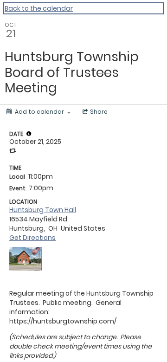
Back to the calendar (39, 8)
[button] (28, 133)
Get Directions (32, 237)
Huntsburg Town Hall (42, 209)
